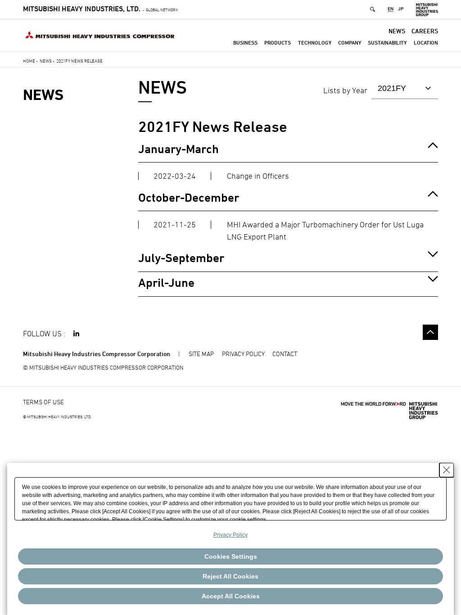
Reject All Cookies (230, 576)
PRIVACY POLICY (243, 353)
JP (401, 9)
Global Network (100, 9)
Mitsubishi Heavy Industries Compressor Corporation (96, 353)
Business (245, 42)
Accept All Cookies (231, 596)
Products (277, 42)
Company (349, 42)
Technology (314, 42)
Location (426, 42)
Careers (424, 31)
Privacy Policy (230, 535)
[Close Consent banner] (446, 470)
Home (29, 60)
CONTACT (284, 353)
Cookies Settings (230, 556)
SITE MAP (201, 353)
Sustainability (387, 42)
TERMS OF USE (43, 402)
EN (390, 9)
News (397, 31)
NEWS (43, 95)
